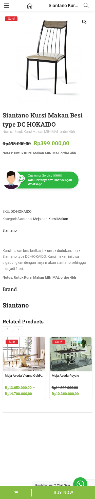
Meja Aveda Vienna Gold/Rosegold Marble (35, 375)
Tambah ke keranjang (16, 492)
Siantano (24, 219)
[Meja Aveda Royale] (71, 342)
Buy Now (63, 492)
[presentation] (7, 329)
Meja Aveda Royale (65, 375)
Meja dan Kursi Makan (50, 219)
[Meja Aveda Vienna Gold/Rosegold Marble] (24, 342)
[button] (84, 22)
